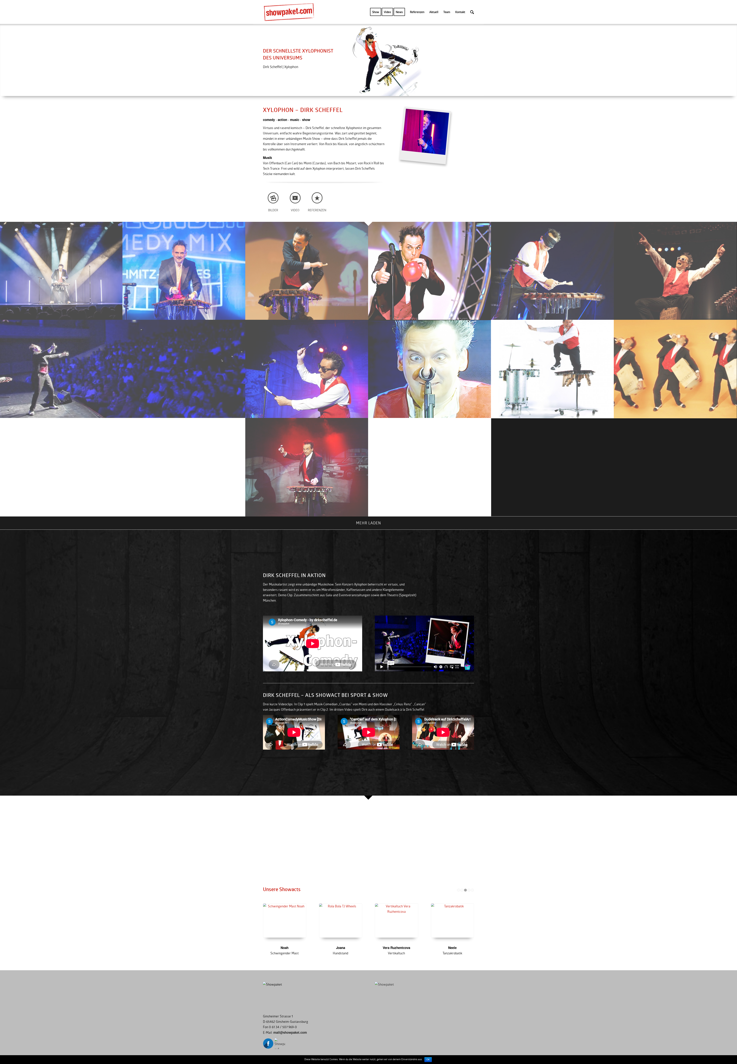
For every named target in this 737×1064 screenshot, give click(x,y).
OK (428, 1059)
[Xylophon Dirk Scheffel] (363, 920)
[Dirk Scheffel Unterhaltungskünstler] (123, 467)
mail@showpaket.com (290, 1032)
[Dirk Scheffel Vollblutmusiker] (675, 369)
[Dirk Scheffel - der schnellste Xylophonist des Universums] (552, 369)
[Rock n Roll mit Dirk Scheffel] (675, 271)
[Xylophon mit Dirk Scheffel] (61, 271)
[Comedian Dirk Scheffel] (429, 271)
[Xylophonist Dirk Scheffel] (306, 271)
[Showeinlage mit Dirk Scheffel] (123, 369)
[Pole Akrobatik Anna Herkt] (419, 920)
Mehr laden (368, 522)
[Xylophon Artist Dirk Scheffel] (306, 467)
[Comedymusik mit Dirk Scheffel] (184, 271)
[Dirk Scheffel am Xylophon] (306, 369)
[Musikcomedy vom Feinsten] (552, 271)
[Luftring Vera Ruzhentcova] (307, 920)
